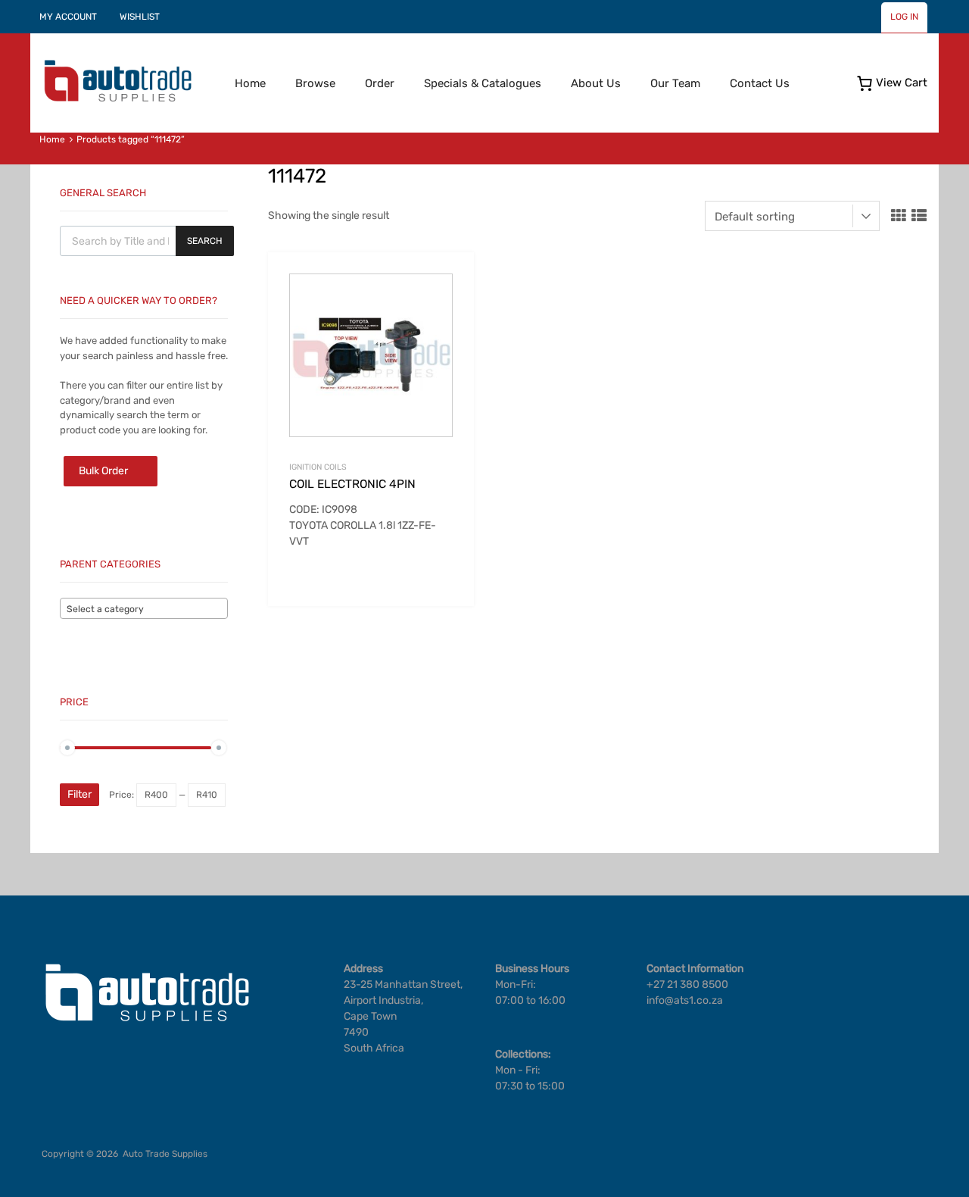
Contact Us (760, 83)
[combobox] (144, 608)
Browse (315, 83)
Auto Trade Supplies (165, 1154)
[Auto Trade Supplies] (117, 100)
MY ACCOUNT (68, 16)
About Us (596, 83)
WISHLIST (140, 16)
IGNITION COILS (318, 467)
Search (205, 241)
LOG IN (904, 16)
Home (250, 83)
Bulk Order (103, 470)
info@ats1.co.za (685, 1000)
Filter (79, 794)
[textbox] (144, 609)
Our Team (675, 83)
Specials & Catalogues (482, 83)
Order (379, 83)
